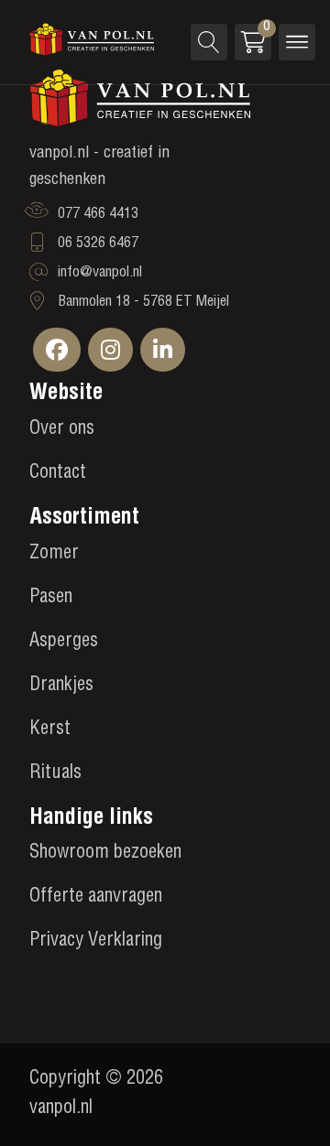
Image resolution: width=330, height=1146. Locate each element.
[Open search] (209, 42)
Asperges (63, 642)
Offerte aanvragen (95, 898)
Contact (57, 474)
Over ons (61, 430)
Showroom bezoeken (105, 854)
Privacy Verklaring (95, 942)
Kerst (50, 730)
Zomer (54, 555)
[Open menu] (297, 42)
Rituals (55, 774)
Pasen (50, 598)
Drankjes (61, 686)
